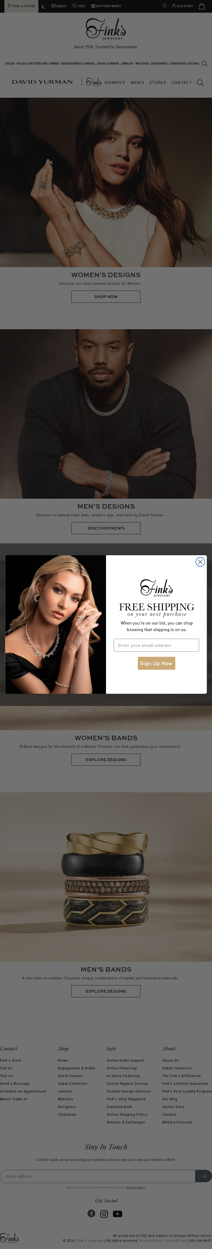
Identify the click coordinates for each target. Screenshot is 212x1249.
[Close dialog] (200, 561)
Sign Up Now (156, 663)
